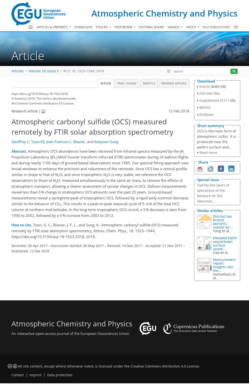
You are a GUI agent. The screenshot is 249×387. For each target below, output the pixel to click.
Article (105, 83)
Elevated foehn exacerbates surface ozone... (225, 243)
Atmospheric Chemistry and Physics (164, 13)
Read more (208, 152)
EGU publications (216, 27)
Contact (17, 375)
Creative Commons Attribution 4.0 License (165, 366)
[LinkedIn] (231, 168)
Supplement (209, 100)
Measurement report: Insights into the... (224, 265)
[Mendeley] (200, 168)
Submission (83, 27)
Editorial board (151, 27)
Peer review (126, 83)
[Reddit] (210, 168)
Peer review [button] (124, 27)
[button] (168, 71)
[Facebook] (221, 168)
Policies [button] (102, 27)
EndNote (206, 114)
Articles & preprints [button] (52, 27)
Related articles (174, 83)
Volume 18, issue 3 (43, 71)
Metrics (149, 83)
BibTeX (205, 107)
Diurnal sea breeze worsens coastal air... (223, 222)
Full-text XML (209, 93)
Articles (17, 71)
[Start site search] (234, 71)
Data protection (59, 375)
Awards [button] (174, 27)
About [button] (191, 27)
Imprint (35, 375)
